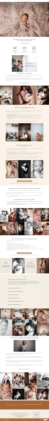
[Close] (48, 419)
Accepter (45, 419)
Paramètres (41, 419)
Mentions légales (18, 416)
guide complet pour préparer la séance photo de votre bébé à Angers (32, 404)
